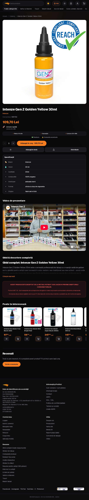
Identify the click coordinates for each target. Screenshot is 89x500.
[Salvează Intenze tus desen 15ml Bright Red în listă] (26, 339)
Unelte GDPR (50, 409)
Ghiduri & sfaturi (8, 463)
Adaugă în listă (31, 150)
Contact (49, 394)
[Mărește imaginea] (44, 62)
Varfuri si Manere (26, 9)
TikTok (23, 489)
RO (57, 3)
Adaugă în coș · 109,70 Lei (31, 143)
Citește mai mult (9, 276)
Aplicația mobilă (8, 439)
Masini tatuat (46, 9)
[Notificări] (71, 3)
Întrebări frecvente (9, 457)
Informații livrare (51, 391)
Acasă (5, 16)
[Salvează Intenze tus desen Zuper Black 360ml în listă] (47, 339)
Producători (50, 424)
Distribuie (75, 150)
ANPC (48, 397)
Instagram (15, 489)
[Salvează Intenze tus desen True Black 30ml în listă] (6, 339)
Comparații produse (9, 454)
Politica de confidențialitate (55, 403)
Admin (57, 497)
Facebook (6, 489)
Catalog (12, 16)
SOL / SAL (50, 400)
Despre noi (50, 420)
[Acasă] (7, 3)
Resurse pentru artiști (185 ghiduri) (14, 466)
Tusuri (37, 9)
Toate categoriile (10, 9)
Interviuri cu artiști (9, 469)
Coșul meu (6, 436)
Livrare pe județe (8, 472)
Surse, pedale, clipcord (74, 9)
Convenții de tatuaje (53, 436)
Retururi (5, 433)
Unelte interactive (9, 460)
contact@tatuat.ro (8, 407)
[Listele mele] (64, 3)
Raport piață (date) (52, 433)
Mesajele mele (8, 427)
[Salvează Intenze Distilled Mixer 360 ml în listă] (67, 339)
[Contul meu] (77, 3)
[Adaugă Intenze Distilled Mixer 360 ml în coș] (79, 339)
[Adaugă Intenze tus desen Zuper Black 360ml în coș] (58, 339)
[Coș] (84, 3)
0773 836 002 (7, 411)
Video (48, 439)
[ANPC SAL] (62, 489)
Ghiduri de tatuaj (8, 451)
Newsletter (6, 430)
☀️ (48, 3)
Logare (5, 420)
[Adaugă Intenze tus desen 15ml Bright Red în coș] (38, 339)
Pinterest (40, 489)
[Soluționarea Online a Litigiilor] (78, 489)
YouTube (30, 489)
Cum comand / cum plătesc (56, 388)
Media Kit (49, 430)
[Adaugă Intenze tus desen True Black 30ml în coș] (17, 339)
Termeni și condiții (52, 406)
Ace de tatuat (58, 9)
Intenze (5, 113)
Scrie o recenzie (11, 364)
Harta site (49, 427)
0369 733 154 (7, 409)
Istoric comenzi (8, 424)
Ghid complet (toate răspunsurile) (14, 448)
